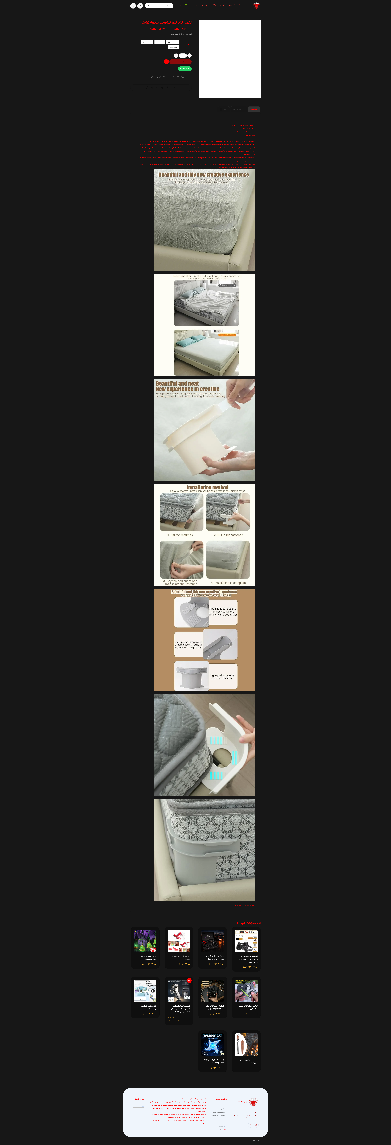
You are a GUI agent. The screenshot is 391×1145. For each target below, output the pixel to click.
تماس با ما (221, 1109)
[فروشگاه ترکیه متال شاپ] (257, 6)
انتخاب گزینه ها (146, 991)
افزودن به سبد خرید (179, 62)
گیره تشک (150, 77)
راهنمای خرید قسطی (218, 1115)
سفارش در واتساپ (184, 69)
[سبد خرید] (140, 6)
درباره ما (222, 1106)
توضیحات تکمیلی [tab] (238, 109)
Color (190, 45)
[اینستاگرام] (250, 1125)
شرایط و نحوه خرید (219, 1112)
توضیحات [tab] (254, 109)
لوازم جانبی (162, 77)
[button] (203, 23)
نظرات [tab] (224, 109)
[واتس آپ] (256, 1125)
